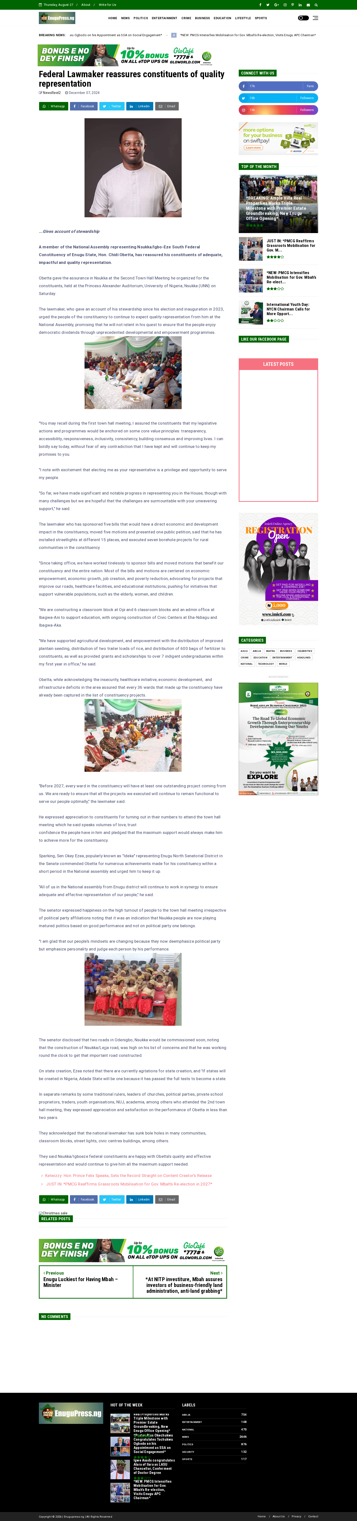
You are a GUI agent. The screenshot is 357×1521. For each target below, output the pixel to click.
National (247, 664)
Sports (187, 1459)
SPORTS (261, 18)
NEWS (125, 18)
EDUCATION (222, 18)
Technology (266, 664)
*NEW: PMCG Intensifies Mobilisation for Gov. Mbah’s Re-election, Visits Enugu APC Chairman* (173, 35)
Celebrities (305, 651)
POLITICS (141, 18)
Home (262, 1516)
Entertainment (282, 657)
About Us (279, 1516)
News (185, 1437)
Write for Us (107, 5)
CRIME (186, 18)
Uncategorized (262, 35)
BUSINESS (202, 18)
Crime (244, 657)
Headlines (304, 657)
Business (286, 651)
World (283, 664)
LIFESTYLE (243, 18)
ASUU (244, 651)
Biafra (270, 651)
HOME (112, 18)
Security (188, 1452)
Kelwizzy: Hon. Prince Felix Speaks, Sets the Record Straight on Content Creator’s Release (128, 1175)
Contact (313, 1516)
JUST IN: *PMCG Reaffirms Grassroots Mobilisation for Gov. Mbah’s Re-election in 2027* (128, 1184)
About (85, 5)
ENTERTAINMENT (165, 18)
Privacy (296, 1516)
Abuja (257, 651)
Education (260, 657)
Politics (188, 1444)
